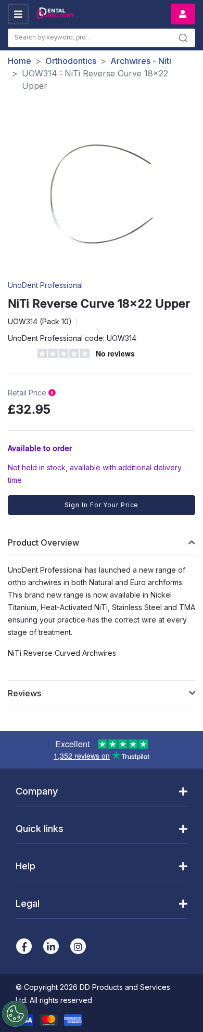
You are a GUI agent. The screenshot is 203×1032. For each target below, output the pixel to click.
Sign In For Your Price (102, 505)
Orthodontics (70, 61)
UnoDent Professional (45, 285)
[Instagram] (78, 946)
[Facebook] (23, 946)
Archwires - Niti (140, 61)
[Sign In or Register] (183, 14)
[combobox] (101, 38)
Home (19, 61)
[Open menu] (18, 14)
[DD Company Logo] (55, 14)
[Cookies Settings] (15, 1014)
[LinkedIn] (51, 946)
